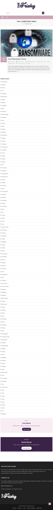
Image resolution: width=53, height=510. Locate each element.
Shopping (4, 357)
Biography (4, 105)
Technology (4, 378)
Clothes (3, 141)
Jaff (45, 61)
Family (3, 179)
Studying (4, 366)
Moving (3, 310)
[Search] (43, 13)
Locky (48, 61)
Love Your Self (5, 286)
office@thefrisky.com (8, 485)
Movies (3, 307)
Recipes (4, 342)
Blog (3, 108)
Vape (3, 402)
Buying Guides (5, 114)
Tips (3, 384)
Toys (3, 393)
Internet (3, 265)
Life (3, 277)
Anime (3, 87)
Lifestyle (4, 280)
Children (4, 132)
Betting (3, 102)
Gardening (4, 206)
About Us (14, 508)
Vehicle (3, 405)
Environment (5, 176)
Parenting (4, 324)
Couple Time (5, 147)
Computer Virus (39, 61)
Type (3, 399)
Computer (4, 144)
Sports (3, 363)
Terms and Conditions (31, 508)
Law (3, 271)
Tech (23, 61)
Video (3, 407)
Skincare (4, 360)
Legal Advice (5, 274)
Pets (3, 330)
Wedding (4, 413)
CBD (3, 126)
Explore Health (26, 429)
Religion (4, 348)
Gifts (3, 209)
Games (3, 203)
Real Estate (4, 339)
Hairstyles (4, 236)
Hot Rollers (4, 256)
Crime (3, 152)
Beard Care (4, 96)
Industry (4, 262)
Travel (3, 396)
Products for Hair (5, 336)
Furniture (4, 194)
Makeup (4, 289)
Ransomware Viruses (20, 63)
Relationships (5, 345)
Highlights (4, 241)
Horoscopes (4, 253)
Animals (4, 84)
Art (2, 90)
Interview (4, 268)
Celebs (3, 129)
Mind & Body (5, 298)
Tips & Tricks (5, 387)
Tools (3, 390)
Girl (3, 212)
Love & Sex (4, 283)
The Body (4, 381)
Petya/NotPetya (11, 63)
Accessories (4, 81)
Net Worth (4, 319)
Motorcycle (4, 304)
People (3, 327)
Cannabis (4, 117)
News (3, 322)
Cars (3, 120)
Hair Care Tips (5, 227)
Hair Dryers (4, 230)
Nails (3, 316)
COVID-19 (4, 150)
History (3, 244)
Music (3, 313)
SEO (3, 354)
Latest (24, 508)
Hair (3, 224)
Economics (4, 167)
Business (4, 111)
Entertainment (5, 173)
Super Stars (4, 372)
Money (3, 301)
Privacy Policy (39, 508)
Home (3, 250)
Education (4, 170)
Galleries (4, 197)
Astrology (4, 93)
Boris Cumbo (12, 61)
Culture (3, 158)
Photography (5, 333)
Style (3, 369)
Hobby (3, 247)
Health (3, 238)
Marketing (4, 292)
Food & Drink (5, 191)
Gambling (4, 200)
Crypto (3, 155)
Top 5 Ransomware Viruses (17, 59)
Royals (3, 351)
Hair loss (4, 233)
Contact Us (20, 508)
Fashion (4, 182)
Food (3, 188)
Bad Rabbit (32, 61)
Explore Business (26, 448)
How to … (4, 259)
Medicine (4, 295)
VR (2, 410)
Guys (3, 221)
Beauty (3, 99)
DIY (3, 164)
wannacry (28, 63)
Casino (3, 123)
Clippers (4, 138)
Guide (3, 218)
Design (3, 161)
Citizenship (4, 135)
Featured (4, 185)
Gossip (3, 215)
